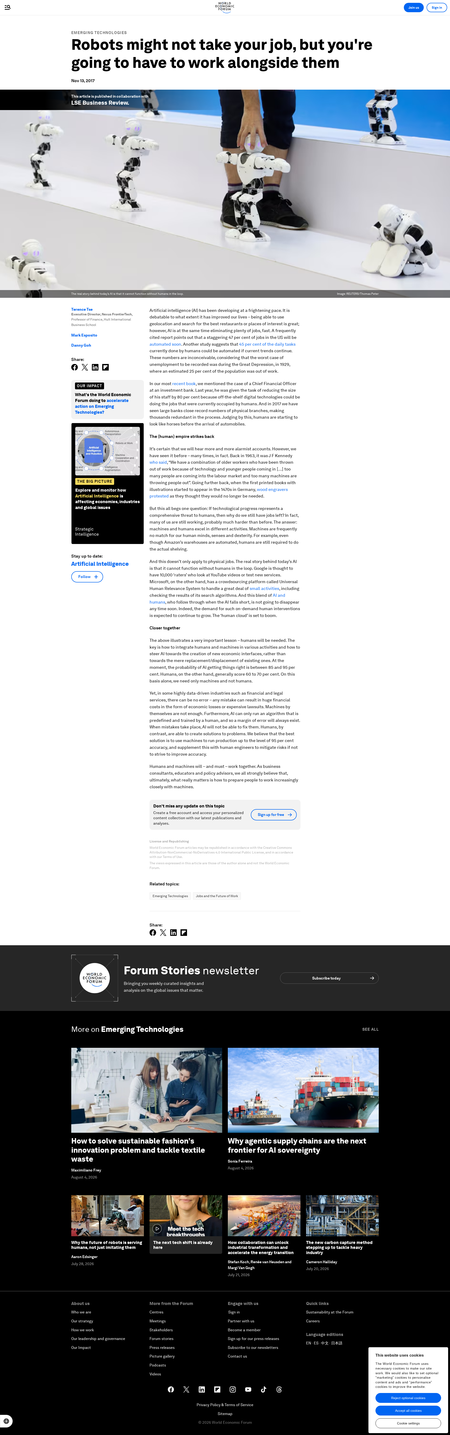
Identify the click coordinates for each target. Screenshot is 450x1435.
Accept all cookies (408, 1410)
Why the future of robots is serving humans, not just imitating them (106, 1245)
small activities (264, 588)
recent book (184, 383)
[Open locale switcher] (6, 1421)
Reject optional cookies (408, 1398)
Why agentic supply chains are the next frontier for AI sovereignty (297, 1145)
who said (158, 462)
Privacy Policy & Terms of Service (225, 1405)
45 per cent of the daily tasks (267, 344)
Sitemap (225, 1414)
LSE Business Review (99, 102)
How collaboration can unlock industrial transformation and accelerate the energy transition (261, 1247)
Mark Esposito (84, 335)
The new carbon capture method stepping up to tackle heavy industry (339, 1247)
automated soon (165, 344)
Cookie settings (408, 1423)
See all (370, 1029)
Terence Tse (82, 309)
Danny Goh (81, 345)
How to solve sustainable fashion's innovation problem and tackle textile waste (138, 1149)
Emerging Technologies (99, 33)
